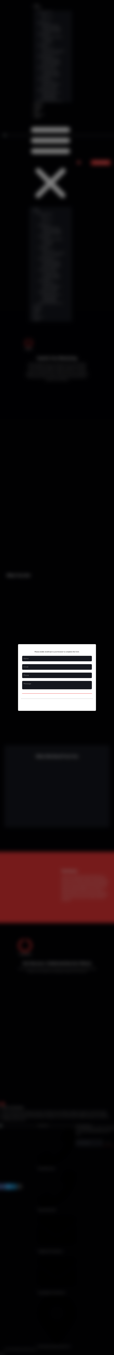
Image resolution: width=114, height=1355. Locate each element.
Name (57, 654)
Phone (57, 671)
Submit (57, 691)
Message (57, 679)
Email (57, 663)
